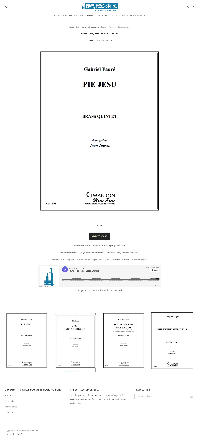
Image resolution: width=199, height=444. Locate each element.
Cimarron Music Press (99, 40)
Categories (69, 15)
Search (8, 395)
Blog (115, 15)
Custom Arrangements (133, 15)
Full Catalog (87, 15)
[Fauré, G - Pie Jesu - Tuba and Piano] (26, 341)
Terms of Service (12, 401)
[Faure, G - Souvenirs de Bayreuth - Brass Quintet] (123, 341)
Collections (81, 27)
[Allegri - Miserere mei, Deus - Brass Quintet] (172, 341)
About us (102, 15)
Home (57, 15)
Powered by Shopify (14, 434)
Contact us (9, 412)
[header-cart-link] (191, 6)
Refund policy (11, 407)
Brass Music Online (29, 430)
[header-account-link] (187, 6)
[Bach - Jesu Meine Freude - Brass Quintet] (75, 342)
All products (93, 27)
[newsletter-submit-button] (191, 397)
